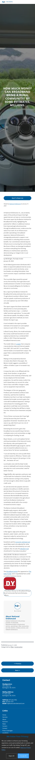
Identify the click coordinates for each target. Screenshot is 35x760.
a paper (18, 344)
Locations (5, 733)
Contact (4, 728)
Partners (5, 722)
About (4, 719)
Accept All (23, 756)
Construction (18, 647)
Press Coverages (7, 730)
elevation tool (24, 549)
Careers (4, 726)
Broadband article (12, 571)
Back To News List (17, 198)
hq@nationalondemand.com (15, 703)
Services (4, 717)
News (4, 724)
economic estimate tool (22, 542)
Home (4, 715)
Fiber (12, 647)
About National (17, 611)
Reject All (11, 756)
